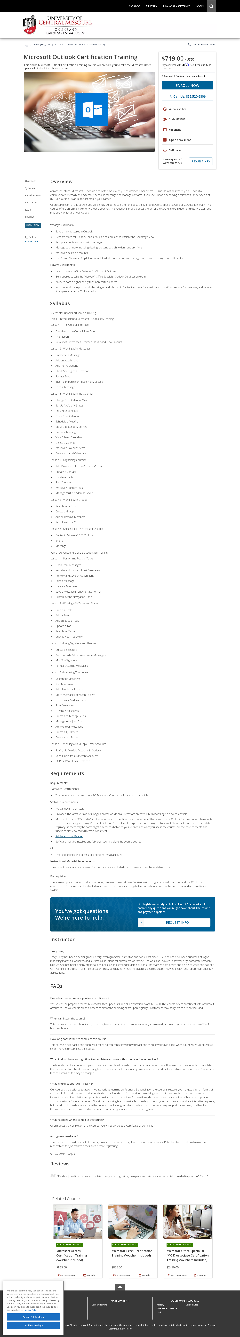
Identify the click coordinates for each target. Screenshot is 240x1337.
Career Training (99, 1304)
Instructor (31, 202)
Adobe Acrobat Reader (69, 836)
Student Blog (192, 1304)
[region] (33, 1308)
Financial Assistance (167, 1308)
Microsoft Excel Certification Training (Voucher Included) (132, 1253)
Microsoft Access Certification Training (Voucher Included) (71, 1255)
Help (159, 1311)
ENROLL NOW (187, 85)
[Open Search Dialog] (211, 6)
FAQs (28, 209)
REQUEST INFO (201, 161)
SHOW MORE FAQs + (62, 1154)
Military (160, 1304)
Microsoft (59, 44)
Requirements (33, 195)
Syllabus (30, 188)
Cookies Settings (33, 1325)
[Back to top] (120, 1300)
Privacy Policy (125, 1328)
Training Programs (41, 44)
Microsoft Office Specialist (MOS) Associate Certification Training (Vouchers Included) (188, 1255)
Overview (30, 181)
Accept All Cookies (33, 1316)
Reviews (29, 216)
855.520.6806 (32, 241)
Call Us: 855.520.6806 (201, 44)
